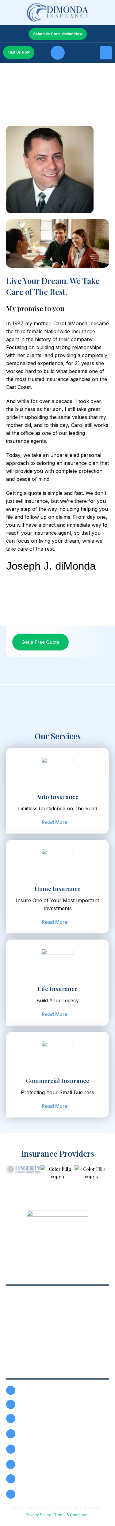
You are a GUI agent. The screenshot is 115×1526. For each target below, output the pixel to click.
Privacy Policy (38, 1515)
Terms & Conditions (72, 1515)
